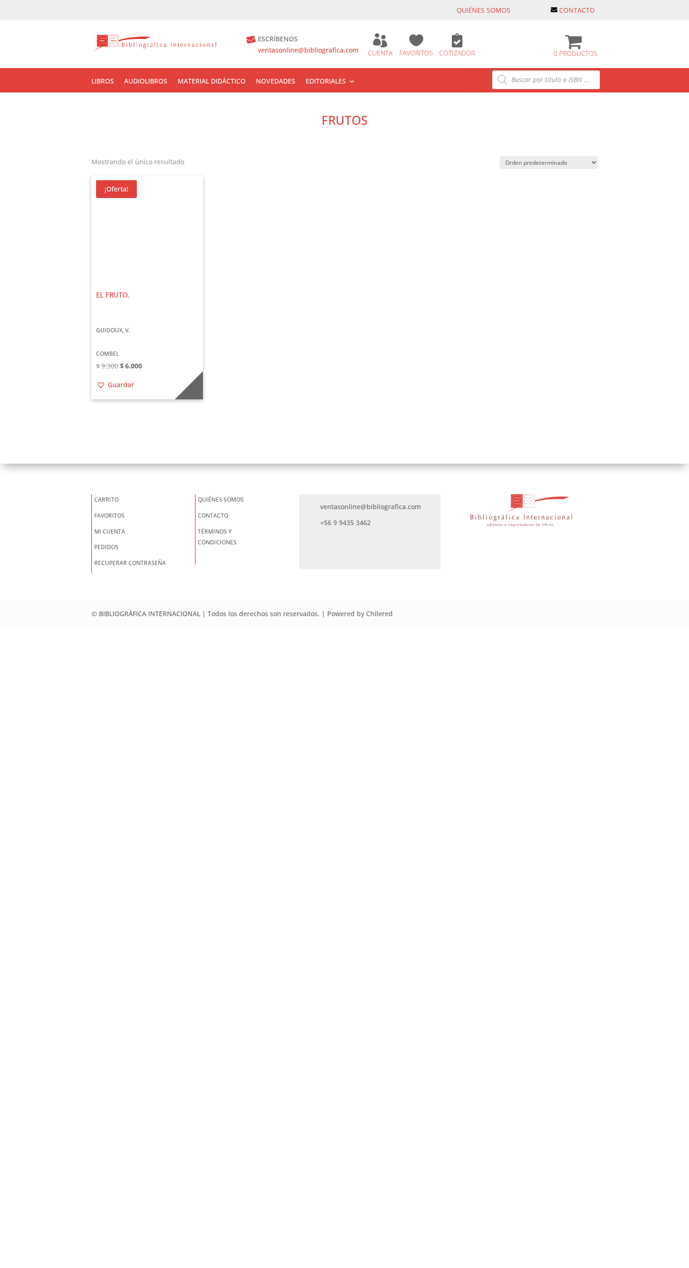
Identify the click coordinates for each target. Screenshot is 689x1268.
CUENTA (380, 52)
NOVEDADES (275, 81)
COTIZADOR (457, 52)
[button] (115, 385)
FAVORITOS (416, 52)
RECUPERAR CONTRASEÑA (130, 563)
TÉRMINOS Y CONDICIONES (217, 537)
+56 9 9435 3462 (345, 522)
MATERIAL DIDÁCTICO (212, 81)
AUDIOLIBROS (145, 81)
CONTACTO (577, 10)
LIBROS (102, 81)
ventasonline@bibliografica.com (308, 50)
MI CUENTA (109, 531)
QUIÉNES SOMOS (483, 10)
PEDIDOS (106, 547)
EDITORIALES (326, 81)
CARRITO (106, 500)
